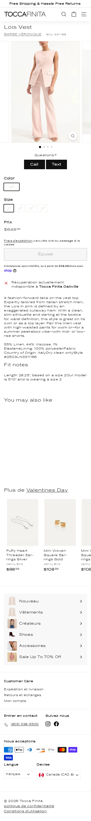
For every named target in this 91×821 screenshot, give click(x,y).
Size (8, 200)
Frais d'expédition (18, 240)
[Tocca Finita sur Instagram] (48, 723)
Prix (8, 222)
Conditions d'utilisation (25, 811)
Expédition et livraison (24, 689)
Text (57, 164)
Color (9, 178)
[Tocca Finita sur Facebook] (56, 723)
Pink (11, 187)
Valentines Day (47, 490)
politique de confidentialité (29, 806)
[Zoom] (72, 136)
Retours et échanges (22, 695)
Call (34, 164)
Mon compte (15, 701)
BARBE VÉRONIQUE (23, 34)
